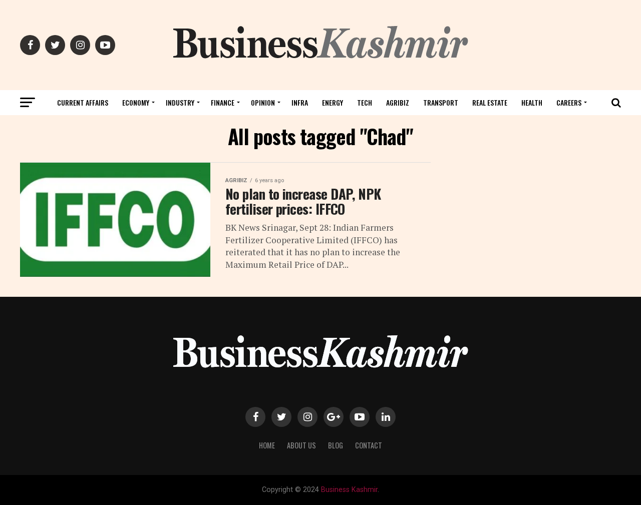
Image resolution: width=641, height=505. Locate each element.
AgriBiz (397, 102)
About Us (301, 445)
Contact (368, 445)
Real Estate (489, 102)
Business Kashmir (349, 489)
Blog (335, 445)
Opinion (263, 102)
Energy (332, 102)
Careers (568, 102)
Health (531, 102)
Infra (299, 102)
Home (267, 445)
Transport (440, 102)
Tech (364, 102)
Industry (180, 102)
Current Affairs (82, 102)
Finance (222, 102)
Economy (135, 102)
